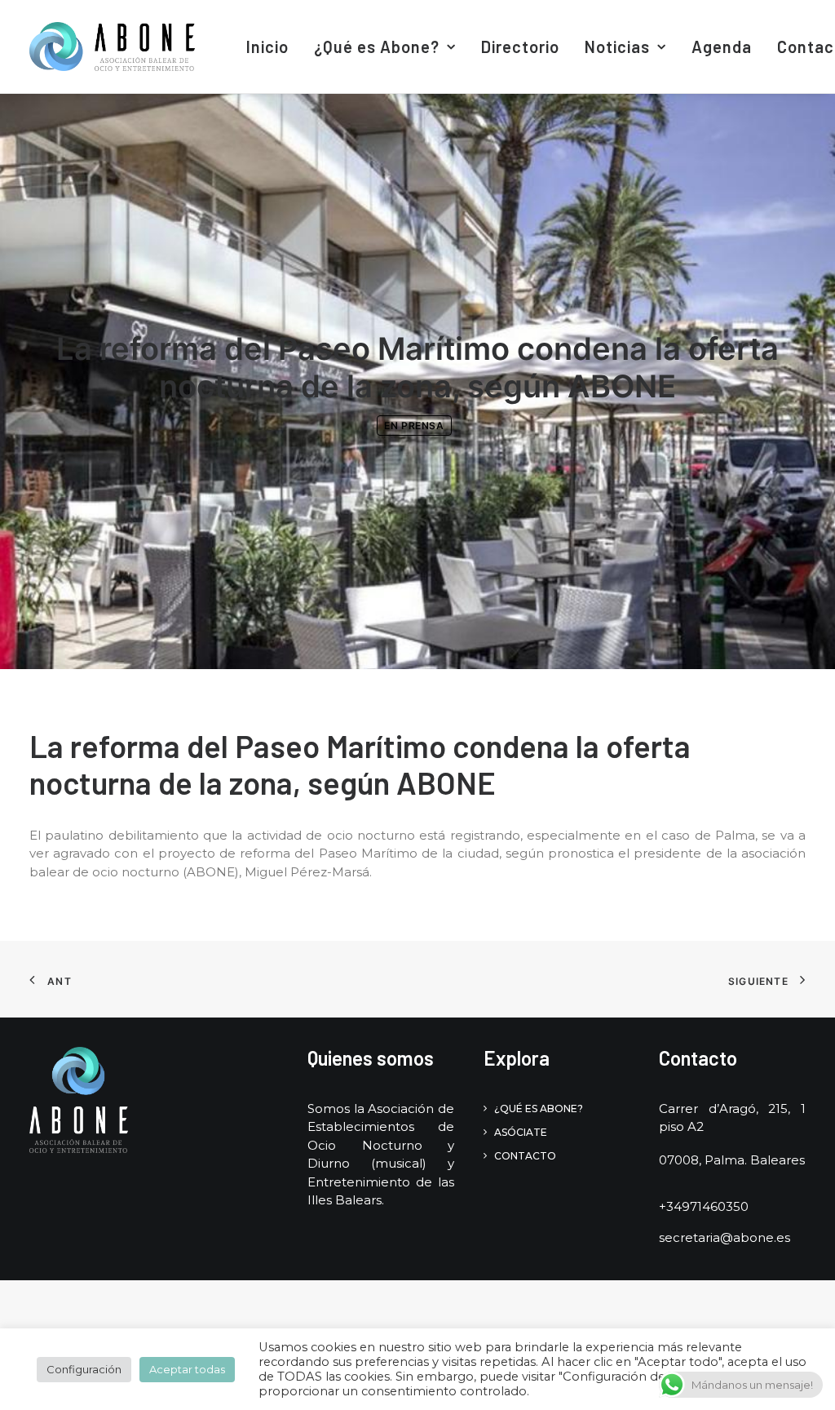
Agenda (721, 46)
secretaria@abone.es (724, 1237)
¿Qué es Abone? (377, 46)
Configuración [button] (83, 1369)
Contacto (525, 1156)
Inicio (267, 46)
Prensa (422, 425)
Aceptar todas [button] (187, 1369)
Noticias (617, 46)
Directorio (520, 46)
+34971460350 (704, 1206)
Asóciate (520, 1132)
